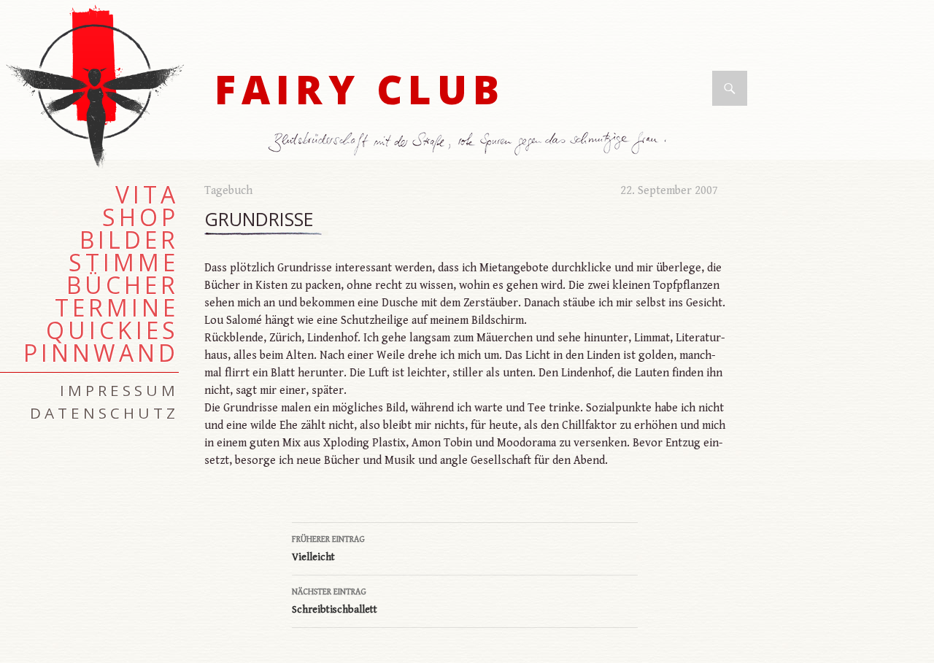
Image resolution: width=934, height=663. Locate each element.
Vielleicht (328, 549)
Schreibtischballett (334, 601)
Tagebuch (228, 191)
